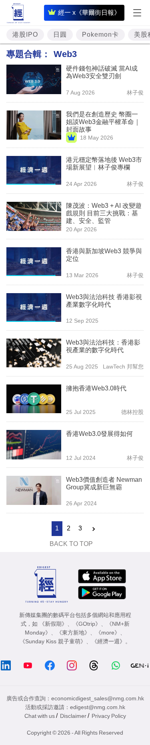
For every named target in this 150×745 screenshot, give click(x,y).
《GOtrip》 (87, 624)
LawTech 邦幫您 (123, 366)
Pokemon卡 (100, 34)
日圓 (60, 34)
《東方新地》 (73, 632)
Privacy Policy (109, 716)
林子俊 (135, 92)
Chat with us (39, 716)
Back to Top (71, 543)
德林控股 (132, 412)
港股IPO (25, 34)
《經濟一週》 (108, 641)
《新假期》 (53, 624)
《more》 (108, 632)
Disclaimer (73, 716)
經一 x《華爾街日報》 (89, 12)
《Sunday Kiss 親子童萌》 (53, 641)
